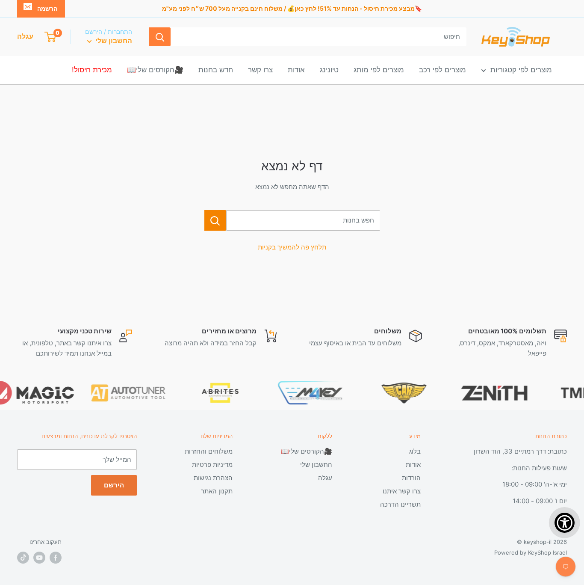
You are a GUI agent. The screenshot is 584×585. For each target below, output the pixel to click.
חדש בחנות (215, 69)
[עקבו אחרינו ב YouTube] (39, 558)
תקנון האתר (217, 491)
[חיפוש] (160, 36)
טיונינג (329, 69)
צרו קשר (260, 69)
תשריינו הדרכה (400, 504)
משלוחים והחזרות (209, 451)
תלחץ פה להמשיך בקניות (292, 247)
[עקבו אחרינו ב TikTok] (23, 558)
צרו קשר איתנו (402, 491)
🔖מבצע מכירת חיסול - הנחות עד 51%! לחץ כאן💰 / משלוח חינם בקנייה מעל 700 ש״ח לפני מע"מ (292, 8)
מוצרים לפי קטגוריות (521, 69)
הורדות (411, 478)
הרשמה (47, 8)
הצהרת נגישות (213, 478)
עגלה (325, 478)
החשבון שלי (113, 40)
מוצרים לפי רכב (442, 69)
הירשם (114, 485)
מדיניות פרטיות (212, 464)
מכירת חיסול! (92, 69)
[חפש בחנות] (215, 220)
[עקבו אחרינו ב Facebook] (56, 558)
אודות (296, 69)
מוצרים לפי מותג (379, 69)
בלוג (415, 451)
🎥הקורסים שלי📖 (155, 69)
